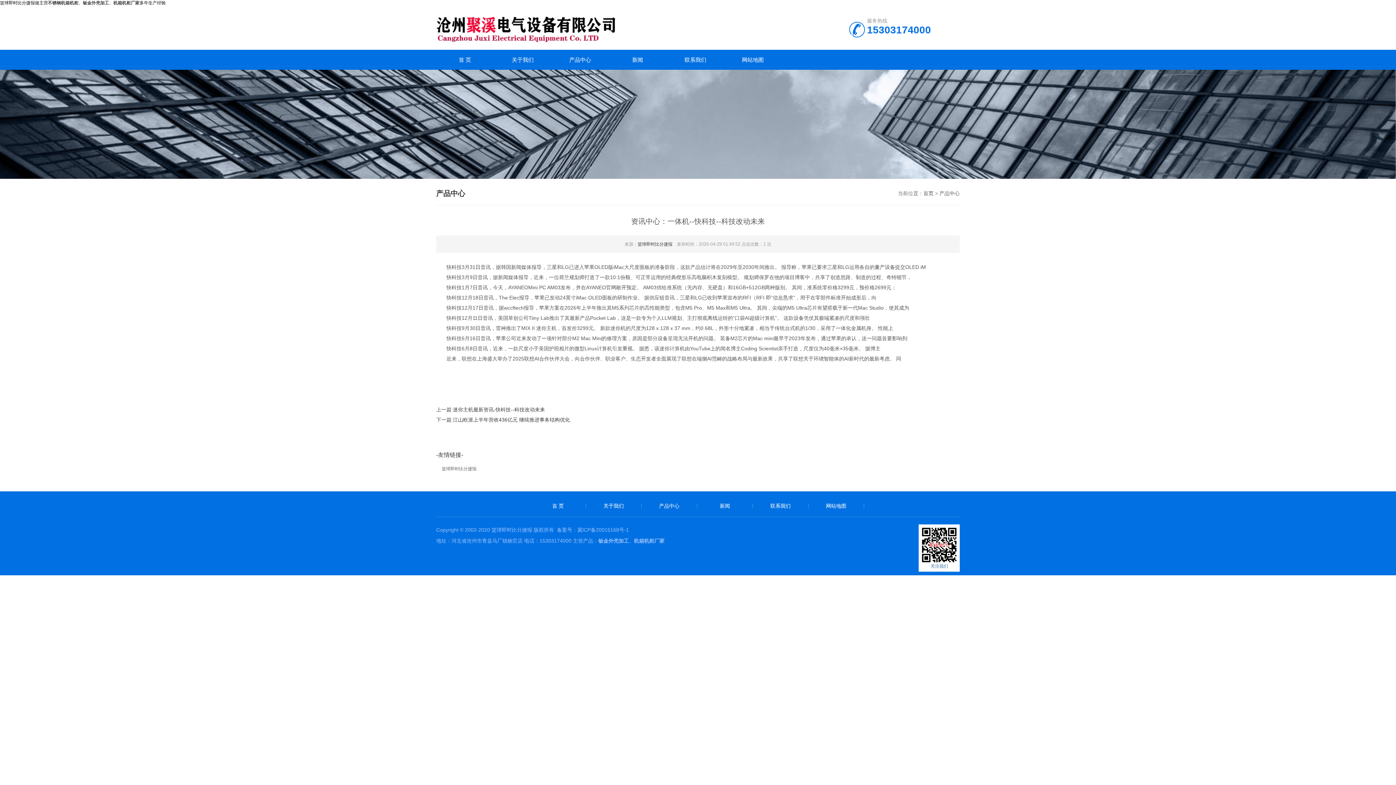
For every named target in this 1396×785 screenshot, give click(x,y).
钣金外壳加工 (613, 541)
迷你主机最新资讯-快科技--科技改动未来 (499, 409)
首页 (928, 193)
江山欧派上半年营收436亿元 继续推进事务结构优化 (511, 420)
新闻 (637, 60)
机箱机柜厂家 (126, 2)
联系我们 (695, 60)
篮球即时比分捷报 (655, 244)
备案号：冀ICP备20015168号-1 (593, 530)
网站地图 (753, 60)
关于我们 (523, 60)
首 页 (465, 60)
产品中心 (580, 60)
